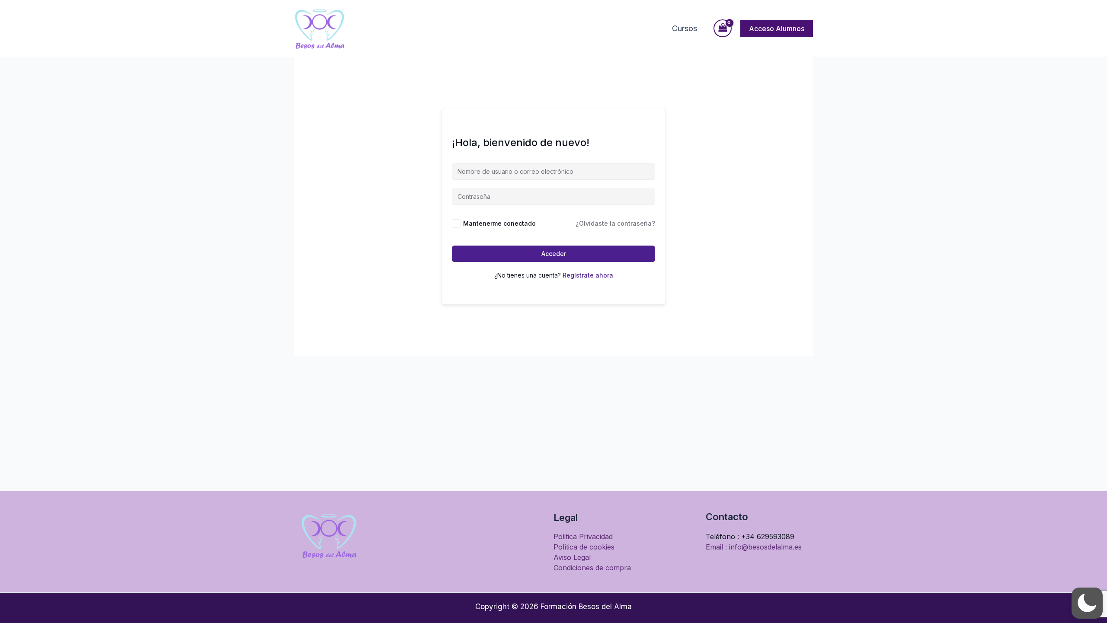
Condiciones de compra (592, 567)
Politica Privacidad (583, 536)
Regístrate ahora (588, 275)
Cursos (684, 28)
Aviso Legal (572, 557)
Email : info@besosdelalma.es (754, 547)
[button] (776, 28)
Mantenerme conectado (499, 223)
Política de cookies (584, 547)
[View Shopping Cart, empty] (722, 28)
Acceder (553, 253)
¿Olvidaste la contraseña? (615, 223)
